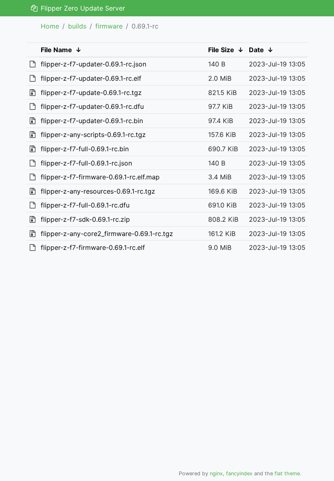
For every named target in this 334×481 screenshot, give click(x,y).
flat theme (287, 473)
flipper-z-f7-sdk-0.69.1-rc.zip (85, 219)
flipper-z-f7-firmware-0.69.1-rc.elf (93, 247)
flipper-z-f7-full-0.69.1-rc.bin (85, 149)
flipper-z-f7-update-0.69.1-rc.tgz (91, 92)
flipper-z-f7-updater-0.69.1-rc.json (93, 64)
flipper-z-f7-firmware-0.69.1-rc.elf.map (100, 177)
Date (256, 50)
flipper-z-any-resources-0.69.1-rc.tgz (98, 191)
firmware (109, 26)
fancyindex (239, 473)
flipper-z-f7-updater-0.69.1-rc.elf (91, 78)
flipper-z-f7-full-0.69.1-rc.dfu (85, 205)
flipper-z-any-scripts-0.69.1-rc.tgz (93, 134)
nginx (216, 473)
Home (50, 26)
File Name (56, 50)
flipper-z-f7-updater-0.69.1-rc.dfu (92, 106)
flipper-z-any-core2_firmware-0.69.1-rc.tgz (107, 233)
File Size (221, 50)
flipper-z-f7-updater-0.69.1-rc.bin (92, 121)
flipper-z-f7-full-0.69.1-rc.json (86, 163)
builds (77, 26)
